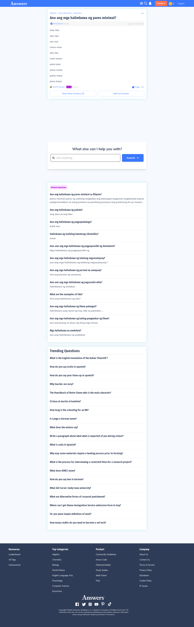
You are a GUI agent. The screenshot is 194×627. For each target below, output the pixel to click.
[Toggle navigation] (141, 3)
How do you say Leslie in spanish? (68, 366)
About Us (143, 554)
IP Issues (143, 586)
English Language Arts (62, 575)
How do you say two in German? (67, 479)
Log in (181, 3)
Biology (55, 565)
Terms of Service (147, 565)
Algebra (55, 554)
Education (78, 13)
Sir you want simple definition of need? (70, 514)
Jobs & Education (65, 13)
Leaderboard (14, 554)
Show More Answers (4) (73, 93)
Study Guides (102, 570)
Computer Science (60, 586)
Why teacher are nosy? (61, 384)
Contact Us (144, 559)
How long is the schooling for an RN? (69, 410)
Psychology (57, 580)
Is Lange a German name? (63, 418)
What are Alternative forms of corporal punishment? (77, 496)
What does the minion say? (64, 427)
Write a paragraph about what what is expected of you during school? (87, 436)
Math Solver (101, 575)
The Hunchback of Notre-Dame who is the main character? (80, 392)
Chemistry (56, 559)
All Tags (12, 559)
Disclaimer (144, 575)
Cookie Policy (145, 580)
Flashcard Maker (103, 565)
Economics (57, 591)
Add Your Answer (121, 93)
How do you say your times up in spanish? (72, 375)
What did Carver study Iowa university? (70, 488)
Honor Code (101, 559)
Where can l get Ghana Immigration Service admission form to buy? (85, 505)
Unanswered (14, 565)
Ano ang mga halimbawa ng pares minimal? (83, 18)
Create (160, 3)
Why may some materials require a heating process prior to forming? (86, 453)
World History (58, 570)
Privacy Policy (145, 570)
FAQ (98, 580)
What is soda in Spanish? (63, 444)
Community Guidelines (106, 554)
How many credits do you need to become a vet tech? (78, 522)
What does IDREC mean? (62, 470)
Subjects (53, 13)
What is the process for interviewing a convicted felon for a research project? (91, 462)
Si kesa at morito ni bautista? (65, 401)
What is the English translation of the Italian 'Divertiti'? (79, 358)
